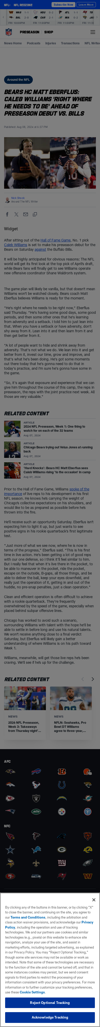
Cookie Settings (32, 992)
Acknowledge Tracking (50, 1017)
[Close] (93, 899)
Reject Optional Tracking (50, 1003)
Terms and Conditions (28, 917)
